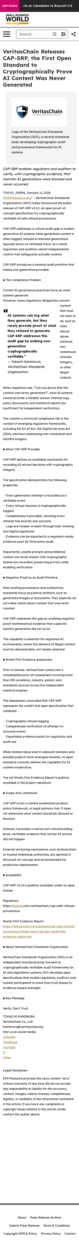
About (22, 1217)
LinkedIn (9, 1037)
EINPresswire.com (17, 198)
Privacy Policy (51, 1233)
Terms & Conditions (56, 1225)
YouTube (9, 1047)
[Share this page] (73, 34)
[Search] (54, 34)
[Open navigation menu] (6, 34)
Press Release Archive (45, 1217)
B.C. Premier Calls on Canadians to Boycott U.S (36, 6)
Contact (70, 1233)
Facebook (10, 1042)
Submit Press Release (24, 1225)
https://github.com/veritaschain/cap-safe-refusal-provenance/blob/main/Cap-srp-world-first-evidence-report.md (39, 931)
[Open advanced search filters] (63, 34)
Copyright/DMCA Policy (20, 1233)
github (18, 906)
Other (7, 1057)
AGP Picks (9, 6)
